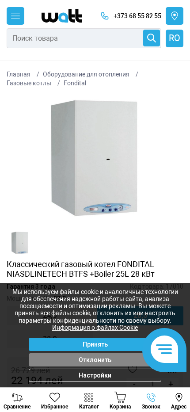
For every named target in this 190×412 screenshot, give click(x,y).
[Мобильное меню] (15, 16)
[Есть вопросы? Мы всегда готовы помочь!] (164, 350)
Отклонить (95, 359)
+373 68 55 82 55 (137, 15)
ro (174, 38)
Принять (95, 344)
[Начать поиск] (151, 38)
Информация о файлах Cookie (95, 327)
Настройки (95, 375)
